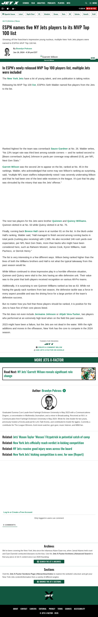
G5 (39, 14)
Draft (94, 14)
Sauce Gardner (59, 148)
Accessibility (79, 608)
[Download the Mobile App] (3, 9)
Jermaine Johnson (45, 314)
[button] (93, 3)
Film (33, 3)
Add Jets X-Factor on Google (50, 350)
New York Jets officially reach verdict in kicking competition (48, 442)
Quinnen (57, 221)
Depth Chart (31, 14)
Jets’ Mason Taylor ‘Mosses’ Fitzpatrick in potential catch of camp (51, 437)
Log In (82, 8)
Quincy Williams (76, 221)
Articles (11, 21)
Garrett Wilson (10, 167)
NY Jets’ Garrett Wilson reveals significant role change (38, 373)
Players (61, 3)
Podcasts (51, 3)
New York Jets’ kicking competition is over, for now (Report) (48, 454)
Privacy (52, 608)
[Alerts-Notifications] (8, 9)
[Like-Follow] (13, 9)
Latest (21, 14)
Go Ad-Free (92, 8)
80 (70, 14)
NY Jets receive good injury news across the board (42, 448)
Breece (56, 14)
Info (68, 3)
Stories (26, 3)
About (15, 608)
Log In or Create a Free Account (17, 512)
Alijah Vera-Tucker (69, 314)
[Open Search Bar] (86, 3)
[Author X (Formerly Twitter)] (64, 390)
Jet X (4, 21)
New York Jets (15, 78)
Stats (63, 14)
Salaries (77, 14)
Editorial (42, 608)
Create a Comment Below (50, 347)
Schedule (47, 14)
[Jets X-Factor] (10, 3)
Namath (85, 14)
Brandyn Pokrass (24, 49)
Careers (33, 608)
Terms (60, 608)
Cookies (68, 608)
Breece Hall (31, 231)
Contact (23, 608)
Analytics (41, 3)
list (34, 85)
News (17, 21)
